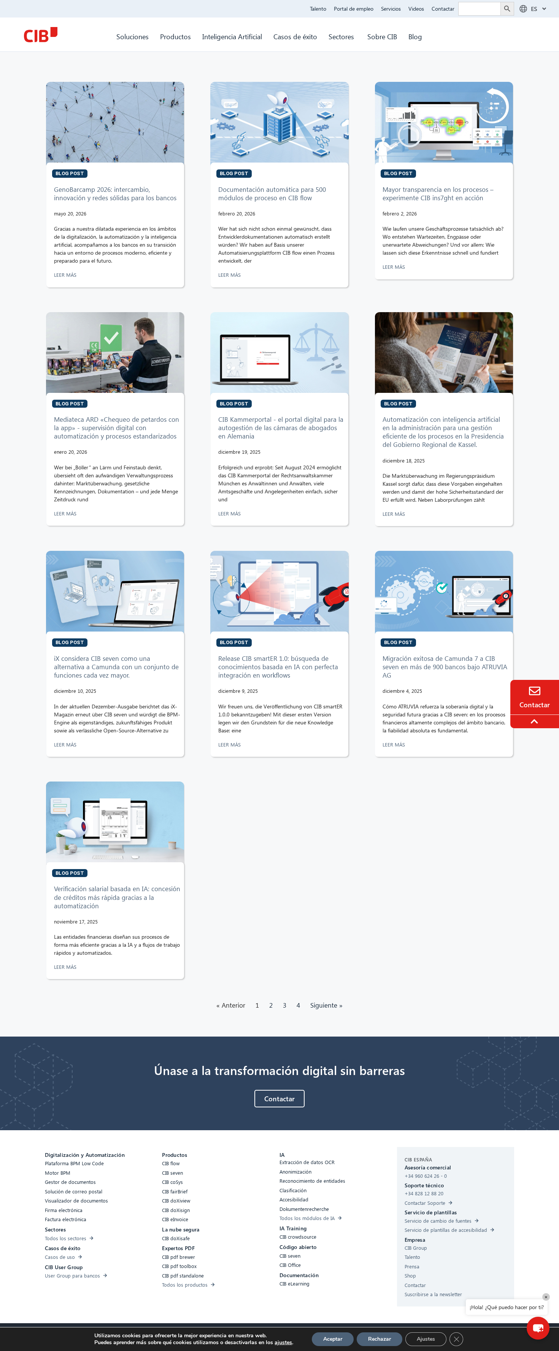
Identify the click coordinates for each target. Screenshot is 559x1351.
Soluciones (132, 36)
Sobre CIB (382, 36)
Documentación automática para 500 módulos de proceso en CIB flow (272, 193)
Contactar (443, 8)
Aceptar (332, 1339)
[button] (538, 1328)
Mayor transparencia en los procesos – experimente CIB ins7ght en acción (438, 193)
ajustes (283, 1342)
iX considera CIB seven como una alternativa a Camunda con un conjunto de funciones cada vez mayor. (116, 666)
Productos (175, 36)
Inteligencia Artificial (232, 36)
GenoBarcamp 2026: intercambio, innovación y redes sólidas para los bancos (116, 193)
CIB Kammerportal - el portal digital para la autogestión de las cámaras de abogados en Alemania (280, 427)
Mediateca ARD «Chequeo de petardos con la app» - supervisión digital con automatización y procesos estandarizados (116, 427)
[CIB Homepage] (40, 34)
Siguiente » (326, 1005)
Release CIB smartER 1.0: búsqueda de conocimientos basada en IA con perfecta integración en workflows (278, 666)
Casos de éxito (295, 36)
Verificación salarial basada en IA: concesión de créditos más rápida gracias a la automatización (117, 897)
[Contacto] (534, 691)
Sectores (342, 36)
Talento (318, 8)
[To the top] (535, 721)
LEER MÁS (66, 274)
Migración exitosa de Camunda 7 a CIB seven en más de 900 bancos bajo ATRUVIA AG (445, 666)
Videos (416, 8)
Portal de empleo (353, 8)
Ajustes (426, 1339)
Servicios (391, 8)
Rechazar (379, 1339)
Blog (415, 36)
